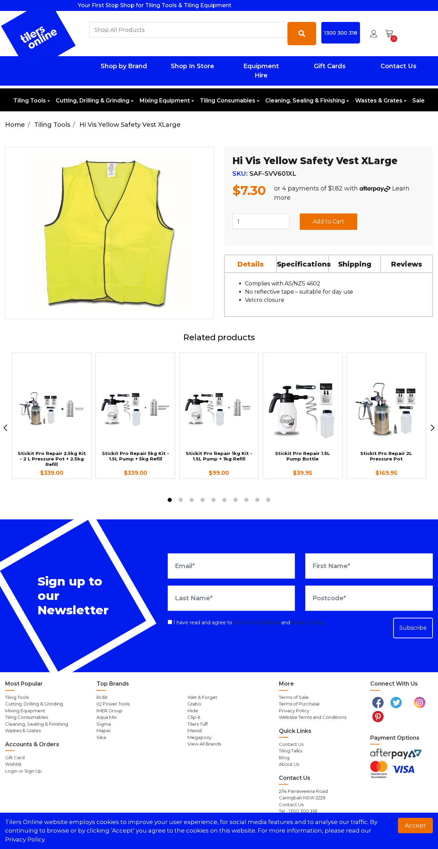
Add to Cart (328, 221)
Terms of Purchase (299, 703)
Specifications (303, 264)
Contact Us (398, 66)
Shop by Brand (124, 66)
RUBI (101, 697)
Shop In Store (192, 66)
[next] (432, 428)
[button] (373, 33)
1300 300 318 (340, 32)
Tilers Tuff (198, 724)
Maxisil (195, 730)
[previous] (5, 428)
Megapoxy (199, 737)
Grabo (194, 703)
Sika (101, 737)
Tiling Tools (29, 100)
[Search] (301, 33)
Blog (284, 757)
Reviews (406, 264)
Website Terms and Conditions (312, 717)
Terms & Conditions (257, 622)
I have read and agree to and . (249, 622)
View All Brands (204, 744)
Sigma (103, 724)
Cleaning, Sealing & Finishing (305, 100)
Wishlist (13, 764)
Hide (193, 710)
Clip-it (194, 717)
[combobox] (188, 30)
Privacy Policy (308, 622)
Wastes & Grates (378, 100)
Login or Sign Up (23, 771)
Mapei (103, 730)
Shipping (354, 264)
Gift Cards (330, 66)
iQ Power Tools (113, 703)
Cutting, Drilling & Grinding (92, 100)
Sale (418, 100)
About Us (289, 764)
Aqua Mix (106, 717)
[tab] (251, 263)
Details (250, 264)
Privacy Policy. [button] (25, 839)
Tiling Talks (290, 750)
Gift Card (15, 757)
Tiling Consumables (227, 100)
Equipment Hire (261, 70)
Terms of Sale (294, 697)
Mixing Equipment (165, 100)
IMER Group (109, 710)
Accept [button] (415, 825)
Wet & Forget (202, 697)
